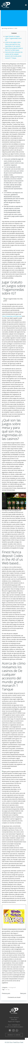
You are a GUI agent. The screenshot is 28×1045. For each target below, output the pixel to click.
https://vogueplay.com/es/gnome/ (12, 316)
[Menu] (26, 5)
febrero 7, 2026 (13, 28)
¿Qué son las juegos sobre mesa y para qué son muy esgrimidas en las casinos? (13, 44)
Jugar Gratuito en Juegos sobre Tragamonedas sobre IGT (13, 38)
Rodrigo (5, 28)
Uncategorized (12, 987)
